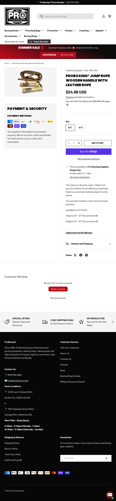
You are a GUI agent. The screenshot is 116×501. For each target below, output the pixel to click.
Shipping (70, 97)
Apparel (99, 30)
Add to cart (98, 143)
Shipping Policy (12, 443)
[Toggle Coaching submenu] (91, 30)
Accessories (11, 36)
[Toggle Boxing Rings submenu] (39, 36)
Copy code (68, 55)
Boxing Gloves (12, 30)
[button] (110, 16)
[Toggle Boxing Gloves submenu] (21, 30)
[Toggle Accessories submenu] (19, 36)
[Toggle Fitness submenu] (74, 30)
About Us (64, 353)
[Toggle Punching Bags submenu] (42, 30)
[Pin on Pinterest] (86, 255)
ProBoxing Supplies (17, 491)
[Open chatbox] (110, 495)
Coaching (84, 30)
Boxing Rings (30, 36)
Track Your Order (13, 454)
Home (7, 63)
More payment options (89, 158)
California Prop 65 (13, 460)
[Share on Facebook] (81, 255)
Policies (64, 364)
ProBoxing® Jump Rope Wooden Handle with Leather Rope (29, 63)
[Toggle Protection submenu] (60, 30)
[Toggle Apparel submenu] (105, 30)
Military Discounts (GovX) (72, 381)
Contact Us (65, 359)
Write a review (58, 289)
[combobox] (65, 16)
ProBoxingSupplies (74, 70)
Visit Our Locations (69, 347)
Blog (62, 370)
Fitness (68, 30)
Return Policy (11, 448)
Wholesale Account (14, 41)
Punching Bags (32, 30)
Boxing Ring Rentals (70, 376)
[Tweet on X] (75, 255)
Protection (52, 30)
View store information (80, 177)
